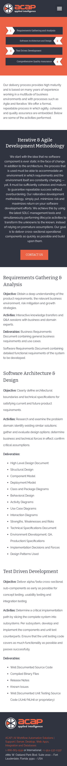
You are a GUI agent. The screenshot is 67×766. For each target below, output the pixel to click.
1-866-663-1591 (14, 750)
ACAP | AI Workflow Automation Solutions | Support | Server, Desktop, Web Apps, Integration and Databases (29, 741)
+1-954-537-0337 (52, 750)
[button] (59, 9)
